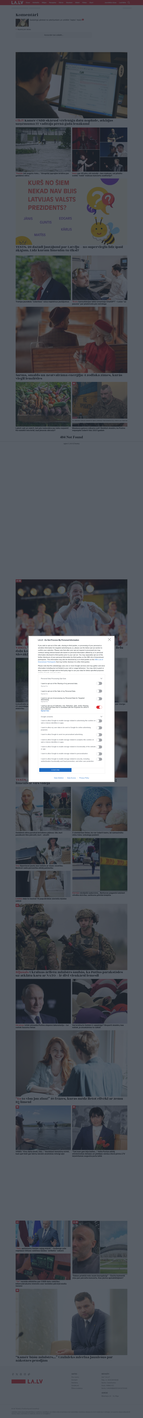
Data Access (71, 778)
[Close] (110, 640)
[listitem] (71, 678)
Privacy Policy (84, 778)
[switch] (99, 683)
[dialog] (71, 709)
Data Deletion (59, 778)
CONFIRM (55, 770)
